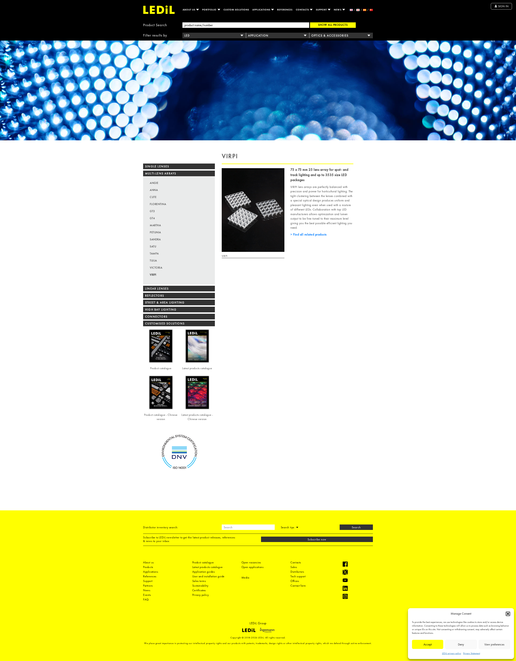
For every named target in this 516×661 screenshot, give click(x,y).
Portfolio (209, 9)
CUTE (153, 197)
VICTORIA (156, 267)
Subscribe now (317, 539)
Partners (148, 585)
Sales (293, 567)
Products (148, 567)
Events (147, 595)
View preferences (494, 644)
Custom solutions (236, 9)
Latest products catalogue (207, 567)
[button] (508, 614)
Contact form (298, 585)
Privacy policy (200, 595)
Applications (261, 9)
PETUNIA (155, 232)
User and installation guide (208, 576)
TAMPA (154, 253)
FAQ (146, 599)
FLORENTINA (158, 204)
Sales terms (199, 581)
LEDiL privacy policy (451, 653)
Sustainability (200, 585)
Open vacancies (251, 562)
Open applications (252, 567)
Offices (294, 581)
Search (356, 527)
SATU (153, 246)
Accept (427, 644)
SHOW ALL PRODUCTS (333, 25)
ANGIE (154, 183)
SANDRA (155, 239)
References (285, 9)
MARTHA (155, 225)
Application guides (203, 571)
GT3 (152, 211)
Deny (461, 644)
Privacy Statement (471, 653)
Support (322, 9)
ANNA (154, 190)
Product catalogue (203, 562)
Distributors (297, 571)
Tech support (298, 576)
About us (189, 9)
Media (245, 577)
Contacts (303, 9)
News (338, 9)
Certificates (199, 590)
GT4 (152, 218)
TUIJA (153, 260)
